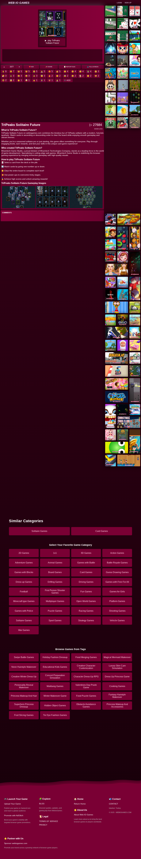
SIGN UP (128, 3)
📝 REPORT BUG (69, 66)
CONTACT (113, 804)
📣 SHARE (48, 66)
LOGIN (119, 3)
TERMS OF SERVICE (48, 821)
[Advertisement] (52, 55)
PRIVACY (43, 825)
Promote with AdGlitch (13, 815)
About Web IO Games (83, 815)
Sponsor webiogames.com (15, 843)
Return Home (80, 804)
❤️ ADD (31, 66)
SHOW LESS (98, 129)
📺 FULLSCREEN (92, 66)
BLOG (41, 804)
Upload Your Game (12, 804)
